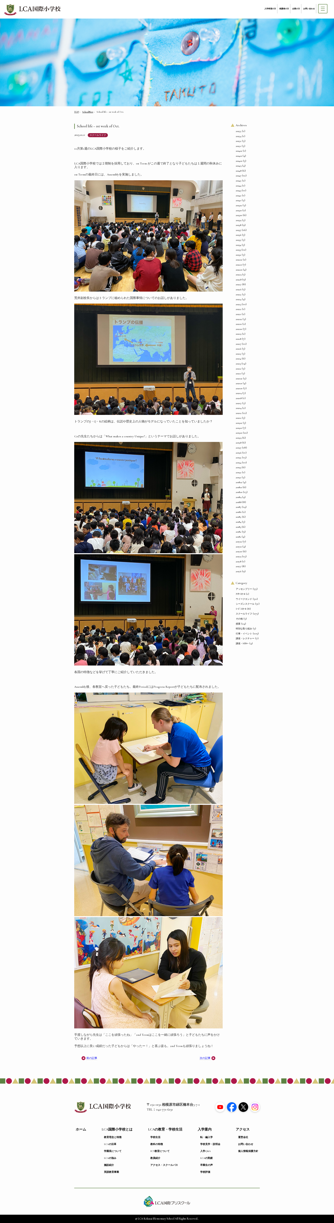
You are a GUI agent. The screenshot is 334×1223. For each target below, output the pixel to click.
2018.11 (239, 487)
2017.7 (238, 566)
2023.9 (238, 220)
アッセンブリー (244, 589)
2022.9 (238, 274)
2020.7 (238, 403)
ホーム (81, 1129)
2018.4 (238, 522)
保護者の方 (284, 9)
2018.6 (238, 512)
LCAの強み (110, 1158)
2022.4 (238, 299)
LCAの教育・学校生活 (165, 1129)
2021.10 (239, 329)
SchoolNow (87, 112)
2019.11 (239, 428)
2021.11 (239, 324)
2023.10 (239, 215)
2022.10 (239, 269)
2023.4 (238, 245)
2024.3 (238, 190)
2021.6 (238, 348)
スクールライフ (98, 135)
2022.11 (239, 264)
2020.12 (239, 378)
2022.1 (238, 314)
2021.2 (238, 368)
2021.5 (238, 353)
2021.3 (238, 363)
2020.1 (238, 418)
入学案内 (205, 1129)
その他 (239, 618)
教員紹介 (155, 1158)
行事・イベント (244, 633)
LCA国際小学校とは (117, 1129)
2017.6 (238, 571)
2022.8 (238, 279)
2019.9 (238, 438)
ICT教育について (160, 1151)
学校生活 (155, 1137)
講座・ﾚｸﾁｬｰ (242, 643)
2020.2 (238, 413)
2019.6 (238, 452)
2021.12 (239, 319)
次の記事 (205, 1058)
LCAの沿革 (110, 1144)
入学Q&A (205, 1151)
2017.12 (239, 541)
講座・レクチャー (245, 638)
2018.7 (238, 507)
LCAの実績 (206, 1158)
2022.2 (238, 309)
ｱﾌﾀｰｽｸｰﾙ (240, 594)
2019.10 (239, 432)
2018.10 (239, 492)
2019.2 (238, 472)
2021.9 (238, 334)
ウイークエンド (244, 599)
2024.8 (238, 170)
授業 (238, 623)
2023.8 (238, 225)
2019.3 (238, 467)
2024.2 (238, 195)
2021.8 (238, 339)
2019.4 (238, 462)
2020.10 (239, 388)
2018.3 (238, 527)
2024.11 (239, 156)
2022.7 (238, 284)
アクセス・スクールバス (164, 1165)
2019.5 (238, 457)
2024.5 (238, 180)
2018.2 (238, 531)
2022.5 (238, 294)
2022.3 (238, 304)
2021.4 (238, 358)
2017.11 (239, 546)
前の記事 (91, 1058)
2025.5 (238, 131)
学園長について (113, 1151)
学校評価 (205, 1172)
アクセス (243, 1129)
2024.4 (238, 185)
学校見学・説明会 (210, 1144)
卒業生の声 (206, 1165)
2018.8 (238, 502)
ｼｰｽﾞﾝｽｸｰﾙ (241, 609)
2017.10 (239, 551)
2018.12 (239, 482)
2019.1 (238, 477)
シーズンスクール (245, 604)
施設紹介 (109, 1165)
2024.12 (239, 151)
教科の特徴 (156, 1144)
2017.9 (238, 556)
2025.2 (238, 141)
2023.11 (239, 210)
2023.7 (238, 230)
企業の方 (296, 9)
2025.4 (238, 136)
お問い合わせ (309, 9)
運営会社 (243, 1137)
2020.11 (239, 383)
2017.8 (238, 561)
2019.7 (238, 447)
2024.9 (238, 165)
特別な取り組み (244, 628)
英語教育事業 (111, 1172)
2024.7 (238, 175)
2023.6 (238, 235)
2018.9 (238, 497)
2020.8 (239, 398)
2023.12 (239, 205)
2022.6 (238, 289)
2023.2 (238, 255)
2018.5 (238, 517)
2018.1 (238, 536)
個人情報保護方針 (248, 1151)
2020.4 (238, 408)
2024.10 (239, 161)
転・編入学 (206, 1137)
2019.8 (238, 442)
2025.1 (238, 146)
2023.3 (238, 250)
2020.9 (239, 393)
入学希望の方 (270, 9)
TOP (76, 112)
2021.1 (238, 373)
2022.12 (239, 259)
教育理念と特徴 (113, 1137)
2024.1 (238, 200)
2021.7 (238, 344)
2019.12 (239, 423)
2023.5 (238, 240)
